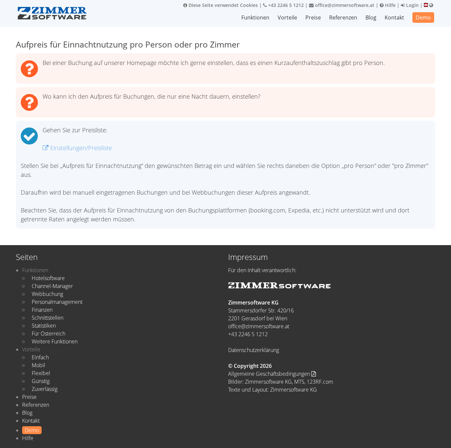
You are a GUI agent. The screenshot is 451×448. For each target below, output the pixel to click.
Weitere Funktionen (55, 341)
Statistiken (44, 325)
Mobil (38, 365)
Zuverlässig (44, 389)
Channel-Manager (52, 286)
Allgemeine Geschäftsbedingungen (269, 373)
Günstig (41, 381)
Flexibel (41, 373)
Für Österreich (48, 333)
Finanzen (42, 309)
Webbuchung (47, 294)
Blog (370, 17)
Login (412, 5)
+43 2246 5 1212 (285, 5)
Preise (313, 17)
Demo (423, 17)
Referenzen (343, 17)
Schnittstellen (47, 317)
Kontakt (394, 17)
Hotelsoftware (48, 278)
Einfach (40, 357)
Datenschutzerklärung (253, 350)
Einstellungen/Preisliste (80, 148)
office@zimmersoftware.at (344, 5)
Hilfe (390, 5)
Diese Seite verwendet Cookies (222, 5)
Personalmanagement (57, 301)
